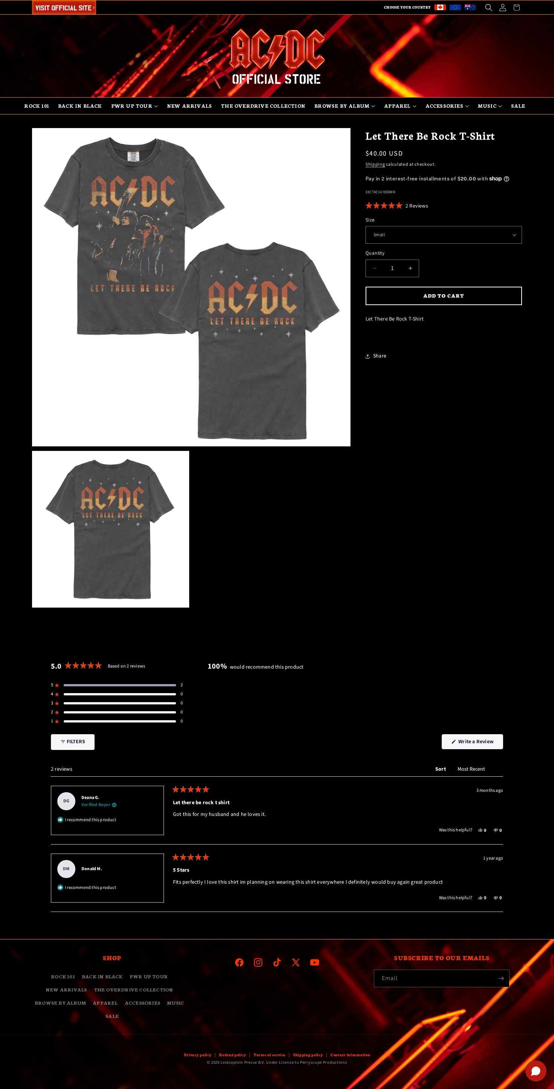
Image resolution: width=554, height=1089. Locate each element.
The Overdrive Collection (133, 989)
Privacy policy (198, 1054)
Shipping (375, 164)
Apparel (105, 1002)
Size (370, 219)
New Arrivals (66, 989)
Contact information (350, 1054)
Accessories (142, 1002)
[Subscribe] (501, 978)
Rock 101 (63, 976)
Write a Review (480, 743)
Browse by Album (60, 1002)
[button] (489, 7)
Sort (441, 769)
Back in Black (102, 976)
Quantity (375, 253)
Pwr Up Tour (149, 976)
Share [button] (379, 356)
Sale (112, 1016)
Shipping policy (308, 1054)
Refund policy (232, 1054)
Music (175, 1002)
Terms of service (270, 1054)
